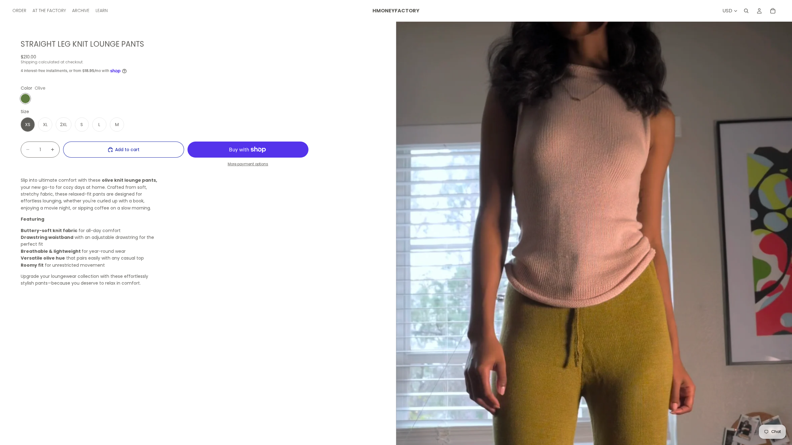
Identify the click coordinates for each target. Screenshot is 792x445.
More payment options (248, 164)
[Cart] (773, 11)
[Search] (746, 11)
